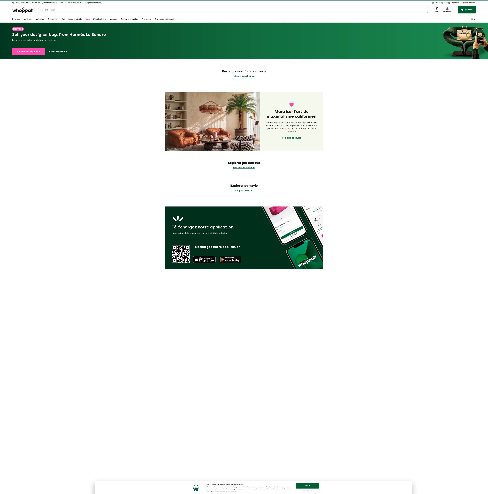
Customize (306, 490)
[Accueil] (23, 10)
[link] (204, 259)
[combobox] (235, 9)
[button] (290, 3)
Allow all (307, 485)
